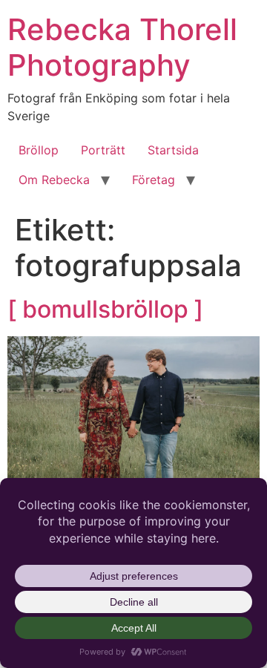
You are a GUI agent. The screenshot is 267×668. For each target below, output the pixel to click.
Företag (153, 179)
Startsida (173, 150)
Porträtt (103, 150)
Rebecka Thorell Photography (122, 47)
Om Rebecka (54, 179)
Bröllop (39, 150)
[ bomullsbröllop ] (105, 309)
